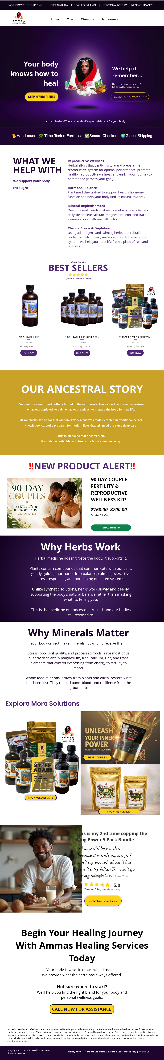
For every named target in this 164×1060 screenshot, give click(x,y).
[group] (82, 317)
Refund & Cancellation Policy (122, 1051)
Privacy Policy (74, 1051)
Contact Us (144, 1051)
